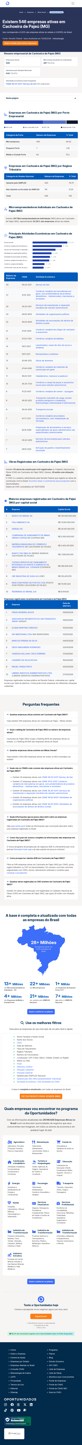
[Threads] (20, 1406)
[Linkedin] (33, 1406)
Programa (53, 1350)
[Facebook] (14, 1406)
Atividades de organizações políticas (52, 314)
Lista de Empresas (57, 1369)
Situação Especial (24, 1073)
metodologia (58, 38)
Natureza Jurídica (24, 1067)
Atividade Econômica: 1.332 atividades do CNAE (38, 1082)
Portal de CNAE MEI (58, 1388)
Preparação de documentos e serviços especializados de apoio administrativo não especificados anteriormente (56, 430)
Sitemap (14, 1392)
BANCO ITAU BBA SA (21, 553)
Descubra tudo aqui (23, 849)
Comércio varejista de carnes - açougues (54, 391)
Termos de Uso (17, 1384)
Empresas (30, 12)
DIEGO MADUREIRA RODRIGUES (26, 647)
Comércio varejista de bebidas (50, 338)
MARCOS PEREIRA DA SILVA (24, 641)
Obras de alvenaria (44, 360)
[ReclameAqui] (25, 1411)
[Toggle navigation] (73, 3)
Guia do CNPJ (55, 1392)
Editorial (14, 1388)
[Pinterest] (14, 1411)
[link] (41, 1195)
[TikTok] (7, 1411)
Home (21, 12)
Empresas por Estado (19, 1361)
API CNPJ (53, 1365)
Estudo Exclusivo (56, 1361)
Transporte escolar (44, 409)
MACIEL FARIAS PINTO (22, 667)
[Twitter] (26, 1406)
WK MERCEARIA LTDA (22, 634)
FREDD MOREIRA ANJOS (23, 612)
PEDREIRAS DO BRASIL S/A (24, 592)
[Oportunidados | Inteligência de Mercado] (7, 3)
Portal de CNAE (56, 1384)
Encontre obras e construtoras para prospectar (49, 481)
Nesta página (12, 98)
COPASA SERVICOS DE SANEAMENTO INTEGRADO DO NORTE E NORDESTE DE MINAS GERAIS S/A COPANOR (31, 564)
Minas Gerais (42, 12)
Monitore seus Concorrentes (61, 1377)
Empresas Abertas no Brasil (22, 1365)
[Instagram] (7, 1406)
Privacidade (15, 1381)
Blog (51, 1357)
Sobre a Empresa (17, 1354)
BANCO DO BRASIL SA (22, 516)
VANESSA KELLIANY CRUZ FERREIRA (28, 654)
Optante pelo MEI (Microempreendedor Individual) (39, 1079)
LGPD (13, 1377)
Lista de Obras (55, 1373)
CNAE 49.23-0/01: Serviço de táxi (21, 84)
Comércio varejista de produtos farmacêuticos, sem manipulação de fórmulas (52, 418)
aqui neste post (18, 826)
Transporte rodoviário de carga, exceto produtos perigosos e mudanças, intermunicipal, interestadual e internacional (55, 400)
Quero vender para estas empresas (20, 43)
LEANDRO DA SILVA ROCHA (24, 660)
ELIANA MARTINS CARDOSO (25, 628)
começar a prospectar (17, 873)
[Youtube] (20, 1411)
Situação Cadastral (25, 1070)
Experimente (41, 1316)
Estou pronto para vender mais (41, 1096)
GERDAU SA (17, 529)
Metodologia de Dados (20, 1373)
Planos (52, 1354)
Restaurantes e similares (47, 354)
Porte (19, 1064)
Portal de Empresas (57, 1381)
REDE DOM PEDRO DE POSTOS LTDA (28, 583)
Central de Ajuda (17, 1357)
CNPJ (19, 1043)
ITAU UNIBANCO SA (21, 522)
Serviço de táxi (42, 285)
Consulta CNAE (17, 1369)
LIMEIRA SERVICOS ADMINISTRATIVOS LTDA (32, 673)
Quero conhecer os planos (41, 1012)
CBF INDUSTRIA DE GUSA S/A (25, 576)
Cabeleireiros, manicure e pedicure (52, 376)
